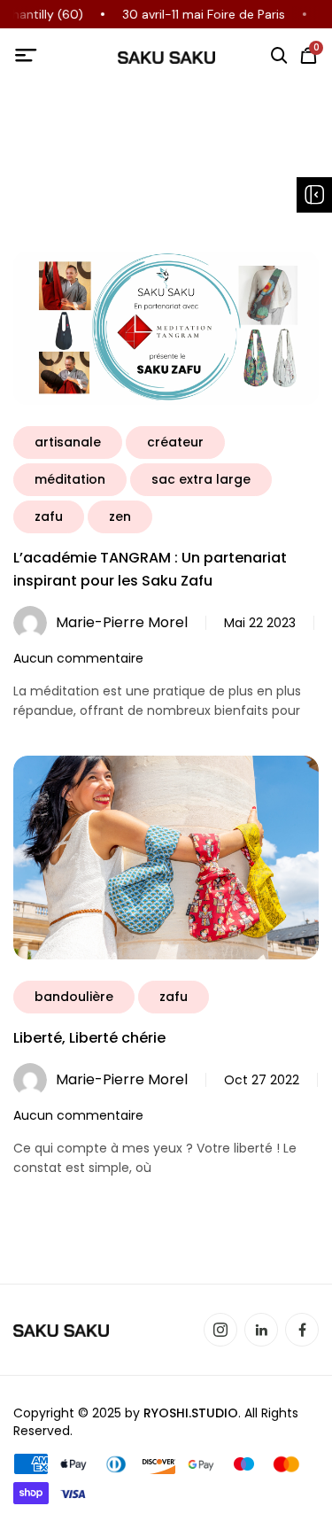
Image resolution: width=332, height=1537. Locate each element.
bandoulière (74, 996)
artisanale (68, 442)
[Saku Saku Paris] (166, 57)
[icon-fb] (302, 1330)
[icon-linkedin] (261, 1330)
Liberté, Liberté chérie (89, 1038)
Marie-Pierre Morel (122, 622)
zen (120, 516)
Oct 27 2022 (261, 1080)
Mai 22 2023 (260, 623)
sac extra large (201, 479)
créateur (175, 442)
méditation (70, 479)
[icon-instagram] (220, 1330)
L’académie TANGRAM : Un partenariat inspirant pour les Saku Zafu (150, 569)
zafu (49, 516)
